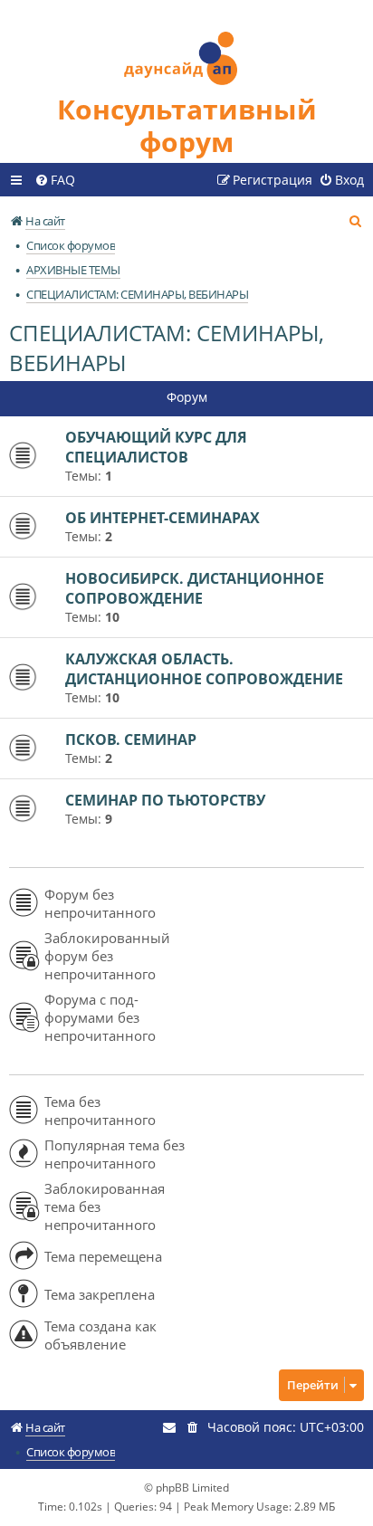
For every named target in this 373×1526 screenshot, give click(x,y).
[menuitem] (54, 180)
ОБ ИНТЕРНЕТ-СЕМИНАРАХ (162, 518)
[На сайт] (186, 47)
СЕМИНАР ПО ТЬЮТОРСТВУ (165, 800)
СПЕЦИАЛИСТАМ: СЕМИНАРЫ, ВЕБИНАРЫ (166, 347)
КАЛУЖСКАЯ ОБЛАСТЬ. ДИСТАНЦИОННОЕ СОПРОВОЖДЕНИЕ (204, 669)
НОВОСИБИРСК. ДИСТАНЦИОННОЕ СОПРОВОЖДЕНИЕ (194, 588)
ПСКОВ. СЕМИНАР (130, 739)
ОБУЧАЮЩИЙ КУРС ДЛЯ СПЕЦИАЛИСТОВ (156, 447)
